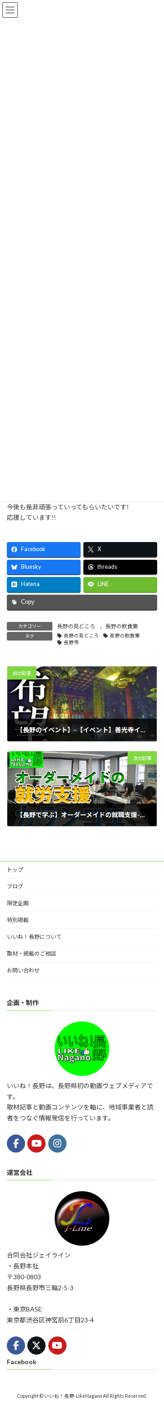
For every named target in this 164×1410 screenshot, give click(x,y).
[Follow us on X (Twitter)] (36, 1345)
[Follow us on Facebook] (16, 1143)
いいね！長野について (34, 936)
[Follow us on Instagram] (57, 1143)
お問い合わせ (23, 970)
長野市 (71, 642)
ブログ (15, 886)
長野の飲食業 (121, 626)
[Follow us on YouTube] (36, 1143)
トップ (15, 869)
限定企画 (18, 903)
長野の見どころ (76, 626)
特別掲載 (18, 920)
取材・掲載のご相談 (31, 953)
